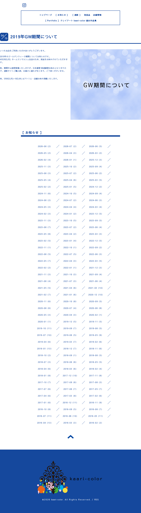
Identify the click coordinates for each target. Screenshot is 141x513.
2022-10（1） (70, 247)
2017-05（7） (96, 389)
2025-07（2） (70, 173)
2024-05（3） (45, 207)
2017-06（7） (70, 389)
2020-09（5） (96, 301)
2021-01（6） (70, 294)
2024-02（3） (45, 213)
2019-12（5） (70, 321)
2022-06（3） (96, 254)
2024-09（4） (96, 193)
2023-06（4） (96, 227)
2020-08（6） (45, 308)
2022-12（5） (96, 240)
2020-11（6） (45, 301)
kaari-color (57, 499)
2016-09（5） (70, 409)
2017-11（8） (96, 375)
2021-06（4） (96, 281)
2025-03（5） (96, 180)
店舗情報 (97, 14)
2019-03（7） (70, 341)
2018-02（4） (96, 368)
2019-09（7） (70, 328)
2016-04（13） (45, 422)
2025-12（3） (96, 159)
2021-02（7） (45, 294)
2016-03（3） (70, 422)
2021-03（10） (96, 287)
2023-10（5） (70, 220)
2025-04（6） (70, 180)
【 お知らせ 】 (62, 14)
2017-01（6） (45, 402)
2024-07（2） (70, 200)
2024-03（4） (96, 207)
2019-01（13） (45, 348)
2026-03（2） (96, 153)
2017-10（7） (45, 382)
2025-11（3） (45, 166)
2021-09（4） (96, 274)
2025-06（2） (96, 173)
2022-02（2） (45, 267)
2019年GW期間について (34, 36)
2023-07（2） (70, 227)
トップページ (46, 14)
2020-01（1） (45, 321)
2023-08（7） (45, 227)
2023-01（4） (70, 240)
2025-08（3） (45, 173)
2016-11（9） (96, 402)
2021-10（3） (70, 274)
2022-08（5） (45, 254)
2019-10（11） (45, 328)
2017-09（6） (70, 382)
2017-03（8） (70, 395)
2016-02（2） (96, 422)
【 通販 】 (76, 14)
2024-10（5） (70, 193)
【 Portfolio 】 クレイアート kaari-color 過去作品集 (70, 20)
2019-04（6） (45, 341)
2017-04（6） (45, 395)
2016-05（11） (96, 416)
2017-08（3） (96, 382)
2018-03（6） (70, 368)
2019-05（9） (96, 335)
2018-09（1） (70, 355)
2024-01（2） (70, 213)
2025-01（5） (70, 186)
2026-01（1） (70, 159)
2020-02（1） (96, 314)
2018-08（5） (96, 355)
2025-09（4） (96, 166)
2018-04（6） (45, 368)
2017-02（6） (96, 395)
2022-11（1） (45, 247)
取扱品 (87, 14)
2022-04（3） (70, 261)
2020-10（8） (70, 301)
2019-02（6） (96, 341)
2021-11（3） (45, 274)
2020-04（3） (70, 314)
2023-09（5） (96, 220)
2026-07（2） (70, 146)
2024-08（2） (45, 200)
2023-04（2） (70, 234)
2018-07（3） (45, 362)
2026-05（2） (45, 153)
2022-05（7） (45, 261)
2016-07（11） (45, 416)
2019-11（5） (96, 321)
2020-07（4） (70, 308)
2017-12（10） (70, 375)
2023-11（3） (45, 220)
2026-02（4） (45, 159)
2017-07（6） (45, 389)
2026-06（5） (96, 146)
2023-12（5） (96, 213)
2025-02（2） (45, 186)
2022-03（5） (96, 261)
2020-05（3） (45, 314)
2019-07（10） (45, 335)
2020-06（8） (96, 308)
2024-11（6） (45, 193)
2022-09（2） (96, 247)
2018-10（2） (45, 355)
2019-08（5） (96, 328)
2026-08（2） (45, 146)
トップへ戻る (70, 437)
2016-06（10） (70, 416)
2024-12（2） (96, 186)
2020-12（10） (96, 294)
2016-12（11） (70, 402)
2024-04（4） (70, 207)
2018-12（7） (70, 348)
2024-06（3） (96, 200)
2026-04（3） (70, 153)
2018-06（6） (70, 362)
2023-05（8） (45, 234)
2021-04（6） (70, 287)
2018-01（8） (45, 375)
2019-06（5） (70, 335)
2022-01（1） (70, 267)
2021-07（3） (70, 281)
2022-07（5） (70, 254)
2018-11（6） (96, 348)
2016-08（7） (96, 409)
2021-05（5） (45, 287)
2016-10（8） (45, 409)
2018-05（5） (96, 362)
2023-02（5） (45, 240)
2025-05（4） (45, 180)
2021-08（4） (45, 281)
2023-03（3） (96, 234)
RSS (96, 499)
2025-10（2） (70, 166)
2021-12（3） (96, 267)
